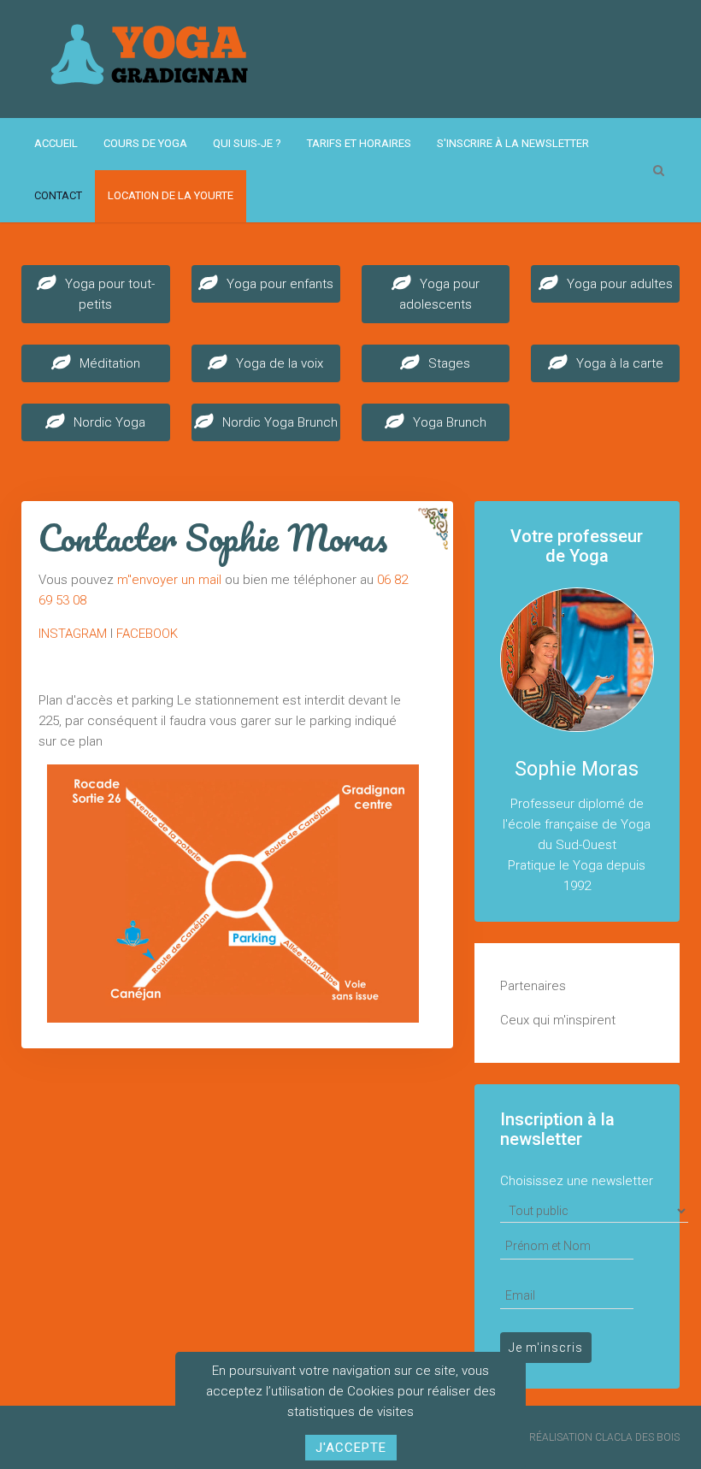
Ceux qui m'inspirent (558, 1020)
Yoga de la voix (279, 363)
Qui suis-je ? (247, 143)
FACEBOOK (147, 633)
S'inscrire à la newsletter (513, 143)
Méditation (110, 363)
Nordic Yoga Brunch (280, 422)
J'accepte (350, 1447)
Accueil (56, 143)
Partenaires (533, 986)
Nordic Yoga (109, 422)
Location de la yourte (170, 195)
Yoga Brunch (449, 422)
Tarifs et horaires (359, 143)
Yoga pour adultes (620, 284)
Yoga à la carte (619, 363)
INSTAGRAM (72, 633)
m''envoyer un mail (169, 579)
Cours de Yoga (145, 143)
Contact (58, 195)
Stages (449, 363)
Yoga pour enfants (280, 284)
